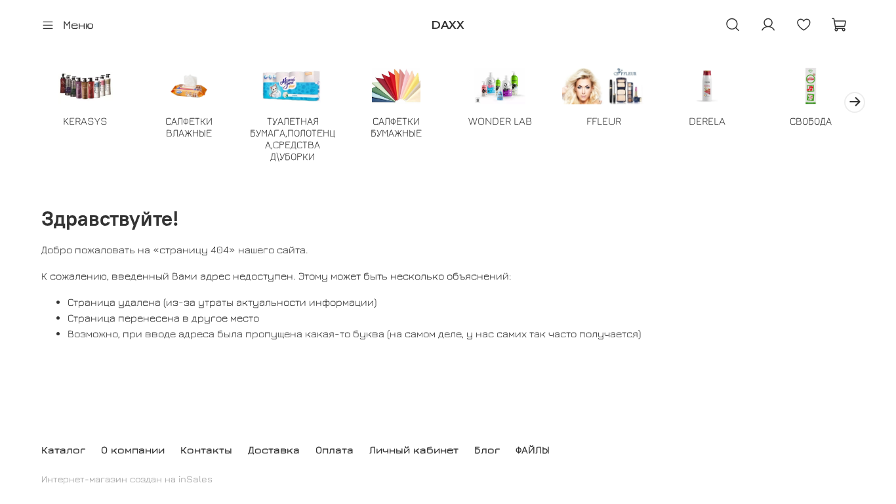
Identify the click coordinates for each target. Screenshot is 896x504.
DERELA (707, 120)
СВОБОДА (811, 120)
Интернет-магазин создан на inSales (127, 478)
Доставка (274, 449)
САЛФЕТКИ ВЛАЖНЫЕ (189, 126)
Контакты (206, 449)
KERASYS (85, 120)
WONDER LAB (500, 120)
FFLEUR (603, 120)
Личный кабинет (413, 449)
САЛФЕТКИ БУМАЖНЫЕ (396, 126)
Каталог (63, 449)
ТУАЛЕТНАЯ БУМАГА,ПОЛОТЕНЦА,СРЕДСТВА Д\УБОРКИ (292, 137)
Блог (487, 449)
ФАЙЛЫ (533, 449)
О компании (133, 449)
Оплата (335, 449)
